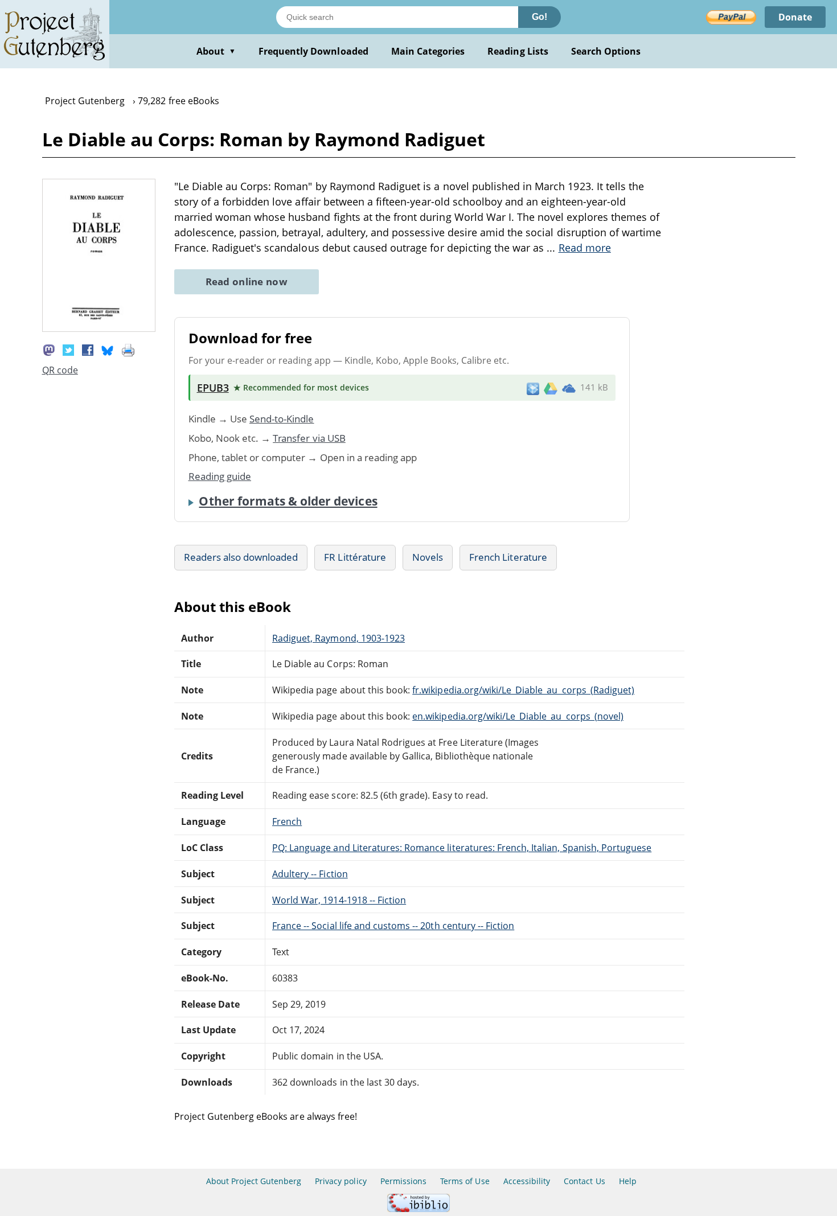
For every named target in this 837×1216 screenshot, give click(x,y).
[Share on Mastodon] (49, 349)
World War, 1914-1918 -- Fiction (339, 900)
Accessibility (527, 1181)
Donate (795, 17)
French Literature (508, 557)
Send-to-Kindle (281, 418)
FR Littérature (355, 557)
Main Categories (428, 51)
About (216, 51)
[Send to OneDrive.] (569, 387)
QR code (60, 370)
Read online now (247, 281)
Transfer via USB (309, 438)
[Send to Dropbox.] (533, 388)
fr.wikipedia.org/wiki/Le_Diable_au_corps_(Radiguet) (523, 690)
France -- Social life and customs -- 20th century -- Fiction (393, 925)
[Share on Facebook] (87, 349)
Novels (427, 557)
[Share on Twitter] (68, 349)
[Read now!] (99, 328)
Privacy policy (341, 1181)
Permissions (403, 1181)
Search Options (606, 51)
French (287, 821)
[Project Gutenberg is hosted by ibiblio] (418, 1208)
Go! (539, 17)
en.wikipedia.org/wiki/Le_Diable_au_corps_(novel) (517, 716)
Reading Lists (517, 51)
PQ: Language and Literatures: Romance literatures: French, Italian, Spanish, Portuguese (461, 847)
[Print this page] (128, 349)
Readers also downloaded (241, 557)
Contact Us (584, 1181)
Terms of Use (464, 1181)
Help (628, 1181)
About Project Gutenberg (253, 1181)
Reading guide (220, 476)
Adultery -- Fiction (310, 874)
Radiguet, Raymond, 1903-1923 (338, 638)
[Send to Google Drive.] (550, 388)
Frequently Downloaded (313, 51)
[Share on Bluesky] (107, 349)
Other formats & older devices (288, 501)
